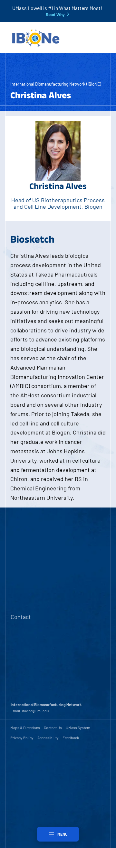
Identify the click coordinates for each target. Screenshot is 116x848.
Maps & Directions (25, 727)
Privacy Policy (22, 737)
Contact (21, 616)
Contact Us (53, 727)
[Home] (35, 37)
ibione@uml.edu (35, 710)
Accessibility (48, 737)
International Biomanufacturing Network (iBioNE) (55, 84)
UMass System (78, 727)
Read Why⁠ (55, 14)
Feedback (71, 737)
